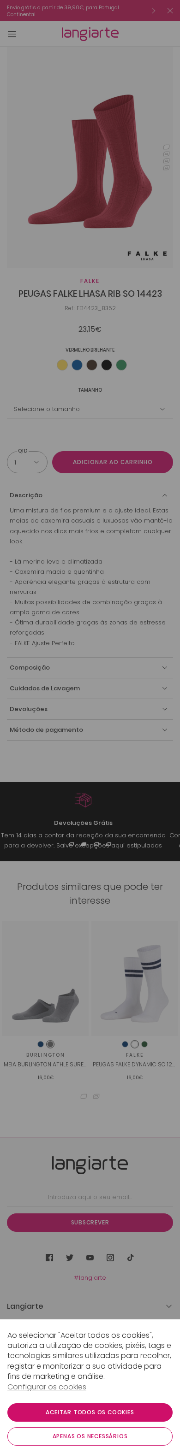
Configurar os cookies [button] (46, 1387)
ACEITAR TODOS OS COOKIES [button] (90, 1412)
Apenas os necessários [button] (90, 1436)
